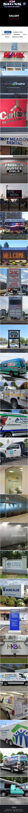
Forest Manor (14, 566)
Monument (17, 34)
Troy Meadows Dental (14, 143)
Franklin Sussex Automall (14, 171)
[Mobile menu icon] (24, 3)
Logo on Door (14, 482)
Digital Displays (6, 34)
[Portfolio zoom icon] (14, 82)
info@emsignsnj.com (19, 810)
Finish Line (14, 764)
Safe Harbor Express (14, 425)
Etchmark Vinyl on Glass (14, 538)
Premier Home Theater (14, 707)
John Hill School (14, 228)
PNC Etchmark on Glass (14, 510)
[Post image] (14, 57)
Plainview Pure (14, 86)
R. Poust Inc (14, 679)
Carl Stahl (14, 115)
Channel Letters (17, 32)
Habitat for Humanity (14, 736)
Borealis (14, 595)
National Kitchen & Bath (14, 651)
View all (8, 32)
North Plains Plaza (14, 312)
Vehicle (7, 37)
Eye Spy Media (14, 199)
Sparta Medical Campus (14, 623)
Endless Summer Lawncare (14, 792)
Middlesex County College (14, 256)
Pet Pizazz (14, 369)
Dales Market (14, 341)
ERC (14, 453)
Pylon (24, 34)
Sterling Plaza (14, 284)
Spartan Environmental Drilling (14, 397)
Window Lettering (17, 37)
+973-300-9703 (9, 810)
